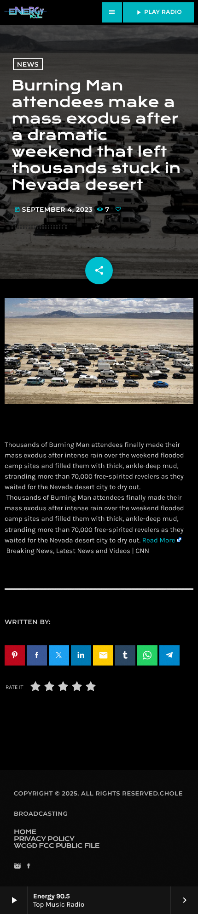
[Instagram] (17, 866)
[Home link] (25, 12)
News (28, 64)
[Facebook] (28, 866)
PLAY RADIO (158, 12)
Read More (158, 540)
